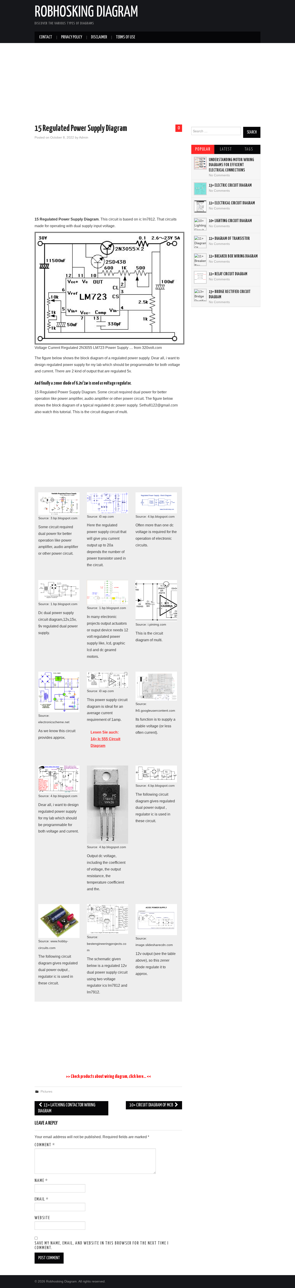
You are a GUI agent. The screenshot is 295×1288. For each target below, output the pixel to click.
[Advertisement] (147, 84)
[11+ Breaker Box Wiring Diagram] (200, 259)
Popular (202, 149)
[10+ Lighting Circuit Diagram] (200, 224)
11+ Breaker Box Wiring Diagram (233, 256)
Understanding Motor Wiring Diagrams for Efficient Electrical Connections (231, 165)
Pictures (46, 1091)
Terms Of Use (125, 37)
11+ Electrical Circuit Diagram (232, 203)
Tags (249, 149)
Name (41, 1181)
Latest (226, 149)
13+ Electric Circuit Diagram (230, 185)
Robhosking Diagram (86, 12)
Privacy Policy (71, 37)
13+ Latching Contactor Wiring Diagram (66, 1108)
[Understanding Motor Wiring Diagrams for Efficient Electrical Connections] (200, 163)
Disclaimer (99, 37)
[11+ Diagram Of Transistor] (200, 242)
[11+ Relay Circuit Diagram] (200, 277)
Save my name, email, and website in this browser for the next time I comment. (102, 1245)
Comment (45, 1145)
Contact (45, 37)
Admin (83, 137)
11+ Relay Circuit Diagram (228, 274)
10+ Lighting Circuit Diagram (230, 221)
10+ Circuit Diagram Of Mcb (151, 1105)
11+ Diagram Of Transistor (229, 239)
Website (42, 1218)
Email (42, 1199)
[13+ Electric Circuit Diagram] (200, 188)
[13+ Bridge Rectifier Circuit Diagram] (200, 295)
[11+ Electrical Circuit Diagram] (200, 206)
